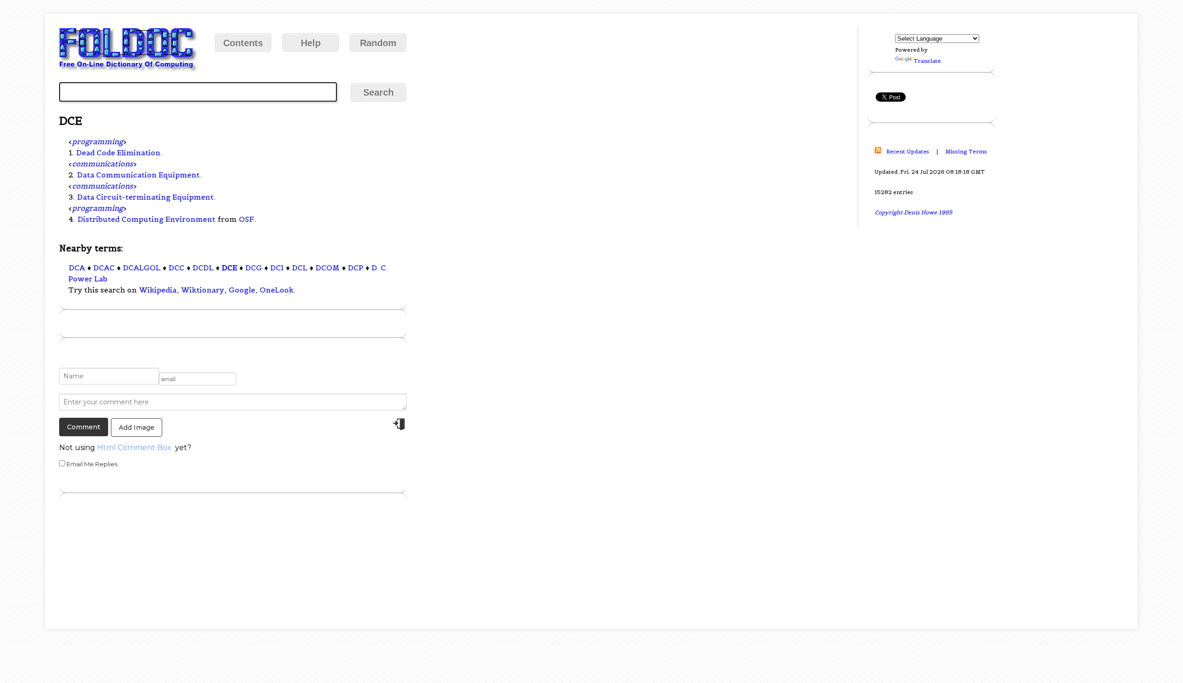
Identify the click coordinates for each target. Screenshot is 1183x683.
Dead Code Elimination (118, 152)
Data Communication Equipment (138, 174)
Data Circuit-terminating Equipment (145, 196)
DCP (355, 267)
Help (311, 43)
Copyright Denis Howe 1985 (913, 212)
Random (378, 43)
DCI (277, 267)
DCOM (328, 267)
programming (97, 141)
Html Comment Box (134, 447)
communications (102, 163)
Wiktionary (202, 289)
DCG (253, 267)
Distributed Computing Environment (146, 219)
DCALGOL (141, 267)
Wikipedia (158, 289)
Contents (243, 43)
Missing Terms (966, 151)
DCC (176, 267)
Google (242, 289)
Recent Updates (907, 151)
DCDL (203, 267)
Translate (927, 60)
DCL (299, 267)
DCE (229, 267)
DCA (77, 267)
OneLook (276, 289)
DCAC (104, 267)
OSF (246, 219)
